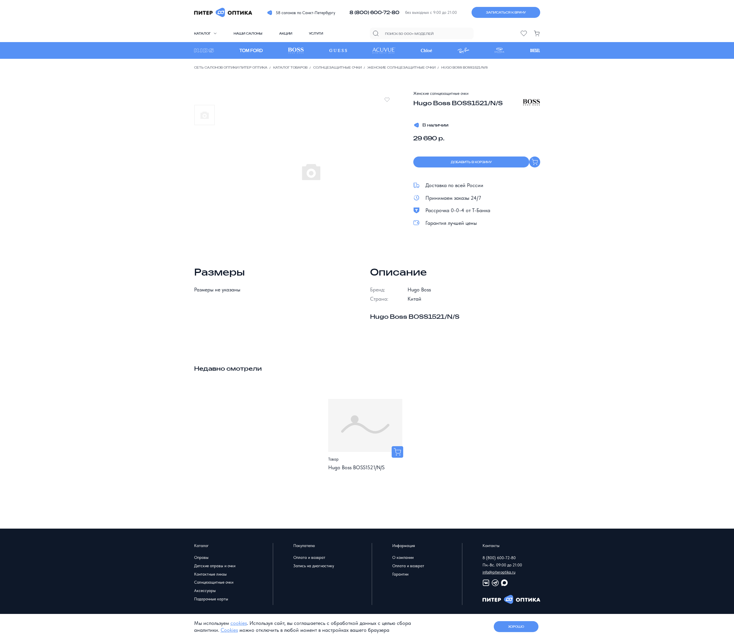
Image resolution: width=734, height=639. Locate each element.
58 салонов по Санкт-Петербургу (305, 12)
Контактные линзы (210, 574)
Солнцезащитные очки (337, 67)
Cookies (229, 630)
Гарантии (400, 574)
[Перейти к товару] (397, 452)
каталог (202, 33)
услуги (316, 33)
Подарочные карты (211, 599)
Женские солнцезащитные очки (401, 67)
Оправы (201, 557)
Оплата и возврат (309, 557)
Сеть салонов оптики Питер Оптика (230, 67)
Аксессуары (205, 590)
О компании (403, 557)
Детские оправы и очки (214, 565)
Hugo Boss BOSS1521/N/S (356, 467)
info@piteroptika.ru (499, 572)
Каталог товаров (290, 67)
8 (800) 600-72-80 (374, 12)
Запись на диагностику (313, 565)
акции (285, 33)
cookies (238, 623)
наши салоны (248, 33)
